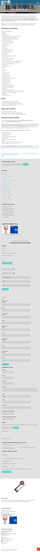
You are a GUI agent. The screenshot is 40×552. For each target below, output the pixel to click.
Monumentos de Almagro (7, 180)
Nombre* (4, 369)
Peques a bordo (5, 191)
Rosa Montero (13, 550)
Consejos (4, 172)
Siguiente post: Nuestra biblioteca (30, 153)
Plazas (3, 302)
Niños (3, 307)
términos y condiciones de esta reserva (19, 444)
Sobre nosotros (5, 198)
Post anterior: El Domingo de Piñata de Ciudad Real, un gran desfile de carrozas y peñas (10, 154)
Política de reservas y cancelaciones (8, 511)
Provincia (4, 386)
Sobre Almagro (5, 196)
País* (3, 394)
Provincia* (4, 405)
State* (3, 399)
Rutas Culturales (5, 192)
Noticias (3, 185)
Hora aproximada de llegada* (8, 411)
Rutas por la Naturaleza (6, 194)
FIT (2, 178)
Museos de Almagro (6, 181)
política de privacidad (16, 447)
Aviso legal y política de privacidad (8, 513)
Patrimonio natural (5, 189)
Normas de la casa (5, 512)
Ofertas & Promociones (5, 510)
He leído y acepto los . (15, 444)
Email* (3, 375)
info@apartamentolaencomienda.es (9, 533)
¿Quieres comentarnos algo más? (9, 416)
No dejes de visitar (5, 183)
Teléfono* (4, 381)
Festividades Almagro (6, 176)
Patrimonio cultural (6, 187)
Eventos (3, 174)
